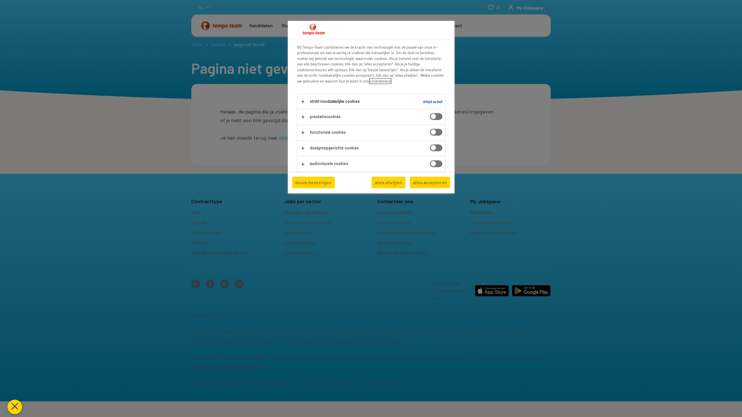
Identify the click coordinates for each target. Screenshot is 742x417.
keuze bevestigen (313, 182)
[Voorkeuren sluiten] (15, 407)
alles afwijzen (388, 182)
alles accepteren (430, 182)
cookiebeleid (380, 81)
